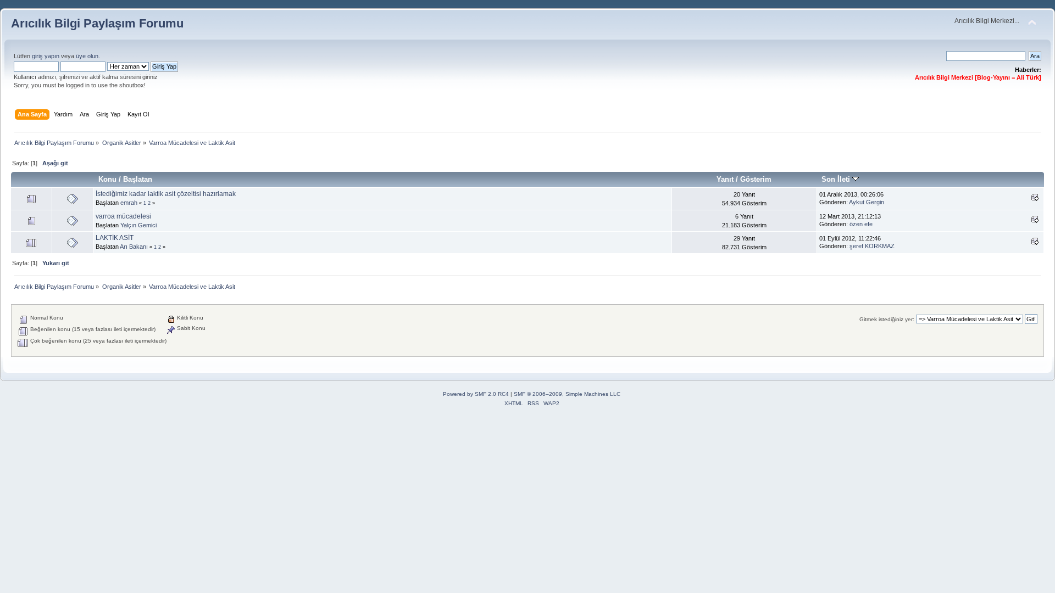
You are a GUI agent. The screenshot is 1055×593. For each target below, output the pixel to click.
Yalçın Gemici (138, 225)
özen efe (861, 224)
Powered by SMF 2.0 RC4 (476, 394)
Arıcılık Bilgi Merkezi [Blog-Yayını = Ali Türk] (978, 77)
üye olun (87, 56)
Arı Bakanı (134, 246)
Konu (107, 179)
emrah (128, 202)
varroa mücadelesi (123, 216)
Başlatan (137, 179)
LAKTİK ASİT (115, 238)
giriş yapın (45, 56)
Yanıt (725, 179)
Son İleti (836, 179)
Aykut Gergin (866, 202)
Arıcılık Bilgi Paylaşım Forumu (97, 23)
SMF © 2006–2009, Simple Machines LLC (567, 394)
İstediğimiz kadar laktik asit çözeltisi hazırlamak (166, 194)
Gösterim (755, 179)
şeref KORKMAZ (872, 246)
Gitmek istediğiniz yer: (886, 319)
